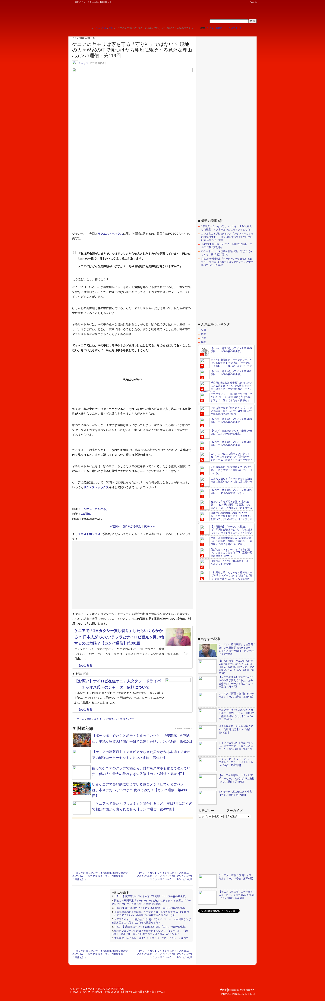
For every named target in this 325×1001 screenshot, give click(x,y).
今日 (203, 329)
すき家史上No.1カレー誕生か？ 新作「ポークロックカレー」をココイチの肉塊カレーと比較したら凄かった (150, 940)
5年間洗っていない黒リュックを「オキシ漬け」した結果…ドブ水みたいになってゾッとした (227, 228)
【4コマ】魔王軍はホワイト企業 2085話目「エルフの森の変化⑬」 (231, 444)
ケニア (130, 719)
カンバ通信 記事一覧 (83, 38)
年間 (203, 342)
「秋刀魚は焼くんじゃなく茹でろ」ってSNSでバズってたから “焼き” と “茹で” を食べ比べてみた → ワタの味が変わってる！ (226, 577)
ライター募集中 (214, 28)
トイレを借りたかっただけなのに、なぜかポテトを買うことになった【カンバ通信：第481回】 (236, 745)
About (75, 991)
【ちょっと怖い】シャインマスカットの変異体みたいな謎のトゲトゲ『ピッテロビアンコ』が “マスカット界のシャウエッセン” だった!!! (165, 876)
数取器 (228, 994)
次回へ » (149, 526)
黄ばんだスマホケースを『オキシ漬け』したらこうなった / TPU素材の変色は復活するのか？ (231, 552)
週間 (203, 333)
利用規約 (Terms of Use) (105, 991)
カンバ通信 (119, 719)
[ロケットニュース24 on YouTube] (243, 2)
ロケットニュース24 (112, 14)
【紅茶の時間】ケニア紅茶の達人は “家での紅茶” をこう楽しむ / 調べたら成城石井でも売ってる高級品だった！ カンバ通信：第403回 (236, 667)
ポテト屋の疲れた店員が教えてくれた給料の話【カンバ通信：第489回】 (236, 729)
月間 (203, 338)
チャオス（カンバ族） (95, 508)
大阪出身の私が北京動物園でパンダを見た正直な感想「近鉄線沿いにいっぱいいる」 (231, 470)
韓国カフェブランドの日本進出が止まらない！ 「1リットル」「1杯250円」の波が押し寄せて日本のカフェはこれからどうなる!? (150, 932)
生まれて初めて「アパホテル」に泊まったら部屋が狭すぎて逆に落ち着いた (231, 480)
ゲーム (160, 991)
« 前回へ (115, 526)
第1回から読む (132, 526)
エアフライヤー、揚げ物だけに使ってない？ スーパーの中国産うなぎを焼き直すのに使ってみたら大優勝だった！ (151, 921)
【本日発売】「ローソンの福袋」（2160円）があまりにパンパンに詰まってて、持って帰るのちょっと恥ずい (232, 529)
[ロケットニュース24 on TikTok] (239, 2)
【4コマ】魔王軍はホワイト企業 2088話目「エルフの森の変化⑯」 (151, 907)
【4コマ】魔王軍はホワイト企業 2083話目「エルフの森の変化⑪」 (231, 432)
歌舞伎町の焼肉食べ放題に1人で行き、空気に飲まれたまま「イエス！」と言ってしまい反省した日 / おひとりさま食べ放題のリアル (226, 518)
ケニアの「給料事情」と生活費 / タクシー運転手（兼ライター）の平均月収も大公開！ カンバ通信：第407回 (236, 649)
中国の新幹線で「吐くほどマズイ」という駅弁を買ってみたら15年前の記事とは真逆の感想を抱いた (231, 411)
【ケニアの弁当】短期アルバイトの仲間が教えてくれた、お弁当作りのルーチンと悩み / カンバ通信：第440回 (236, 682)
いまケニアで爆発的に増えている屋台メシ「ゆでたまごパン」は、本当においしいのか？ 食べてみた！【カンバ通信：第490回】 (139, 790)
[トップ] (89, 28)
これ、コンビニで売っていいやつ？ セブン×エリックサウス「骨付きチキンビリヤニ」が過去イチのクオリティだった (226, 458)
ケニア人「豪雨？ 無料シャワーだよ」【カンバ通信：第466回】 (236, 695)
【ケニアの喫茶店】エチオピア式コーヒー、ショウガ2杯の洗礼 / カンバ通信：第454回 (236, 778)
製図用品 (237, 994)
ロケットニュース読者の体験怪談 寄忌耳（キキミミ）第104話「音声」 (226, 253)
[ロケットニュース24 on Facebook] (228, 2)
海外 (96, 719)
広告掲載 (137, 991)
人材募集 (149, 991)
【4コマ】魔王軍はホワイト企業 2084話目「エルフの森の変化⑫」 (231, 421)
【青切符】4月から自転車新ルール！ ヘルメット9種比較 (231, 563)
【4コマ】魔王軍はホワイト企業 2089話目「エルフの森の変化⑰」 (151, 896)
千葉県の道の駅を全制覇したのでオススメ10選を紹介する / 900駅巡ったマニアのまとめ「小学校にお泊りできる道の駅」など (150, 914)
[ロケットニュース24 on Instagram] (236, 2)
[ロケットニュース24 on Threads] (232, 2)
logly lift (189, 728)
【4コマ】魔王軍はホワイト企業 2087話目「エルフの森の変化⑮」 (151, 926)
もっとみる (85, 665)
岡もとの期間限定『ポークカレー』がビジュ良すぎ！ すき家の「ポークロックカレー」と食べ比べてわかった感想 (151, 902)
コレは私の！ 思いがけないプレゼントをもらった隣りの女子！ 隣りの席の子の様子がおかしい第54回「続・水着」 (227, 236)
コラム (80, 719)
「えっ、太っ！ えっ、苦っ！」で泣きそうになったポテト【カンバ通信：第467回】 (236, 762)
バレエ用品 (248, 994)
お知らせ (85, 991)
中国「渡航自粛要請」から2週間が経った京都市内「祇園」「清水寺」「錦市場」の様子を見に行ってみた (231, 541)
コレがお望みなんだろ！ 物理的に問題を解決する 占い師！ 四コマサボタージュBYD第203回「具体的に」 (100, 876)
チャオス (83, 63)
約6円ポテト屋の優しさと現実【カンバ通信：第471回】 (235, 793)
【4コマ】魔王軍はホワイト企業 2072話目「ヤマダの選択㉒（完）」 (231, 492)
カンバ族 (106, 719)
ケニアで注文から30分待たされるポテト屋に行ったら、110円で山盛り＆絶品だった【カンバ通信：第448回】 (236, 714)
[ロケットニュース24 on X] (225, 2)
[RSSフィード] (246, 2)
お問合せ (126, 991)
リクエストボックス (110, 233)
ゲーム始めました (233, 28)
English (253, 2)
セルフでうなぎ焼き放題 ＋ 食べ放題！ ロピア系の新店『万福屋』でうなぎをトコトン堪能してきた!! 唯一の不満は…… (226, 506)
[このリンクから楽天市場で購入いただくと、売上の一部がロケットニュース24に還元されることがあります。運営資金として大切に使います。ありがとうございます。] (221, 2)
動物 (89, 719)
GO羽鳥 (86, 513)
